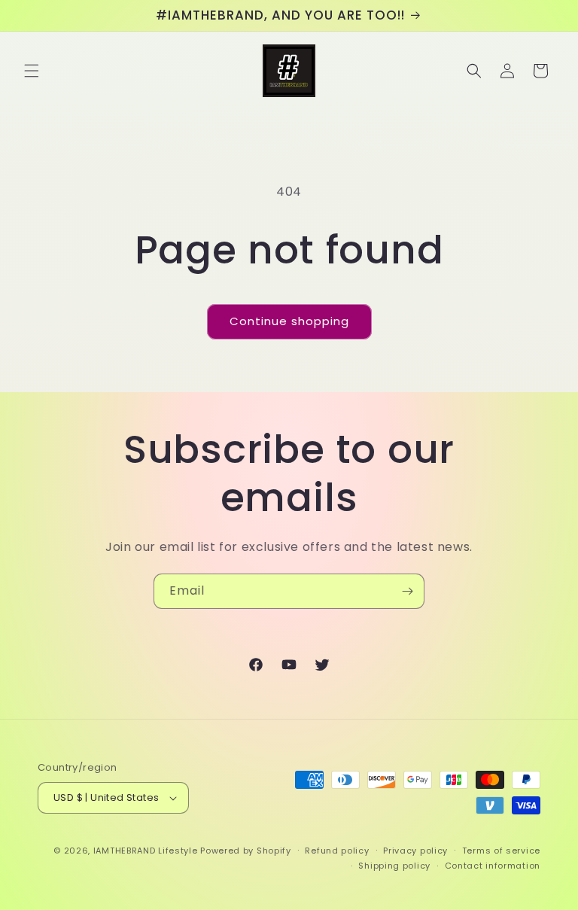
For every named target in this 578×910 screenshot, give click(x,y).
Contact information (492, 866)
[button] (31, 70)
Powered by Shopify (245, 851)
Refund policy (337, 851)
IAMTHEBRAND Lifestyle (146, 851)
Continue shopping (289, 321)
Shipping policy (394, 866)
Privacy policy (415, 851)
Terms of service (501, 851)
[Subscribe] (407, 591)
